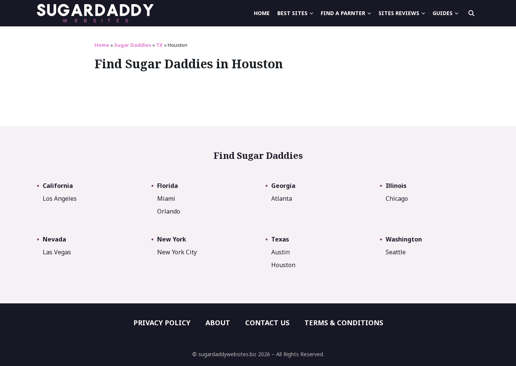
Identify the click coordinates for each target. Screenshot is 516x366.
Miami (166, 198)
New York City (177, 252)
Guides (443, 13)
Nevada (54, 239)
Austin (280, 252)
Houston (283, 265)
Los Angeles (60, 198)
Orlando (168, 211)
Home (262, 13)
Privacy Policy (161, 322)
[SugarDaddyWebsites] (95, 13)
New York (171, 239)
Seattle (396, 252)
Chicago (397, 198)
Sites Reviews (399, 13)
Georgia (283, 185)
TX (159, 45)
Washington (404, 239)
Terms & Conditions (343, 322)
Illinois (396, 185)
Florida (167, 185)
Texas (280, 239)
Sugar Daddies (132, 45)
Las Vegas (57, 252)
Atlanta (281, 198)
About (217, 322)
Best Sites (292, 13)
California (58, 185)
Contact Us (267, 322)
